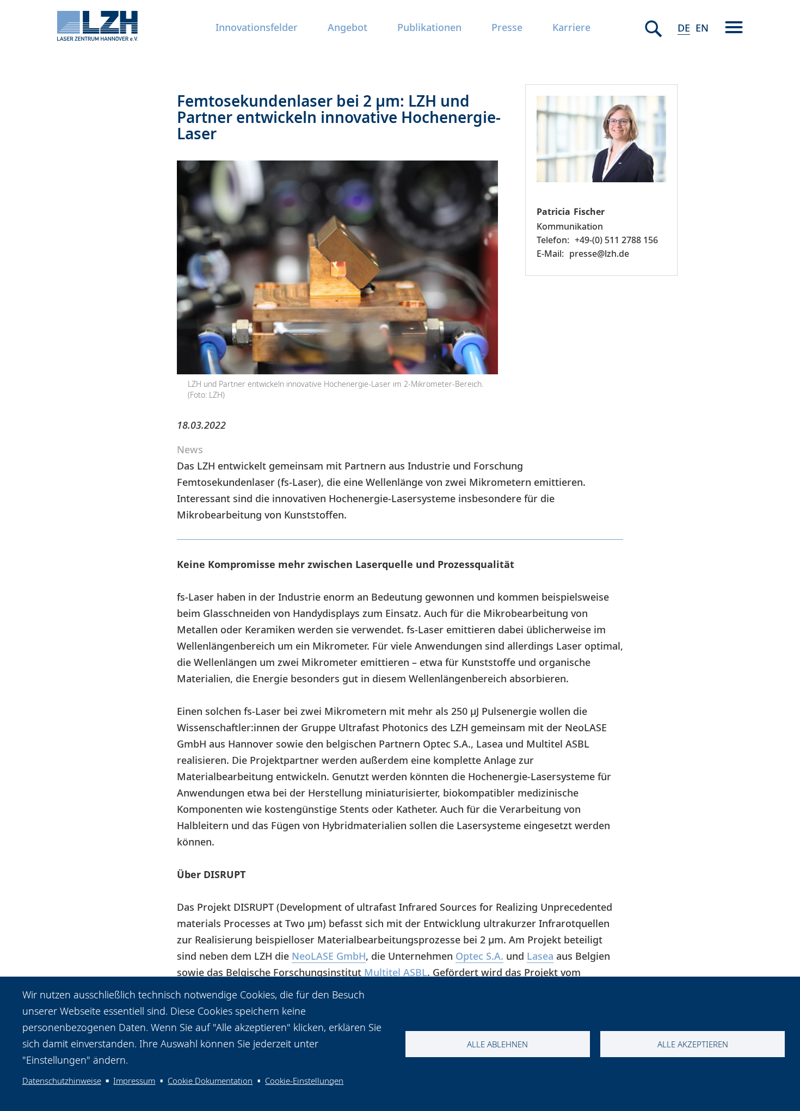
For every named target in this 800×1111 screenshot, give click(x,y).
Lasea (540, 955)
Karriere (571, 27)
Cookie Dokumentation (210, 1080)
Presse (506, 27)
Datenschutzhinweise (61, 1080)
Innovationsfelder (257, 27)
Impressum (134, 1080)
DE (684, 27)
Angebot (347, 27)
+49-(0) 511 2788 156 (616, 240)
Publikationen (429, 27)
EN (702, 27)
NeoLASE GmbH (329, 955)
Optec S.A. (479, 955)
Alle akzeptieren (692, 1044)
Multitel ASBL (395, 972)
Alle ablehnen (497, 1044)
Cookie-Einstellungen (304, 1080)
